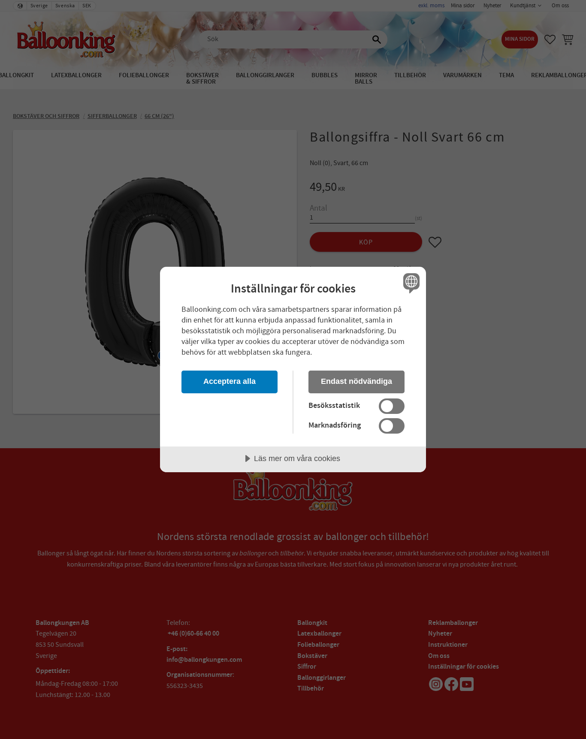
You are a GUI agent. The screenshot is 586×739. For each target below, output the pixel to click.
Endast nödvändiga (356, 381)
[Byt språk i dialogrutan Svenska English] (410, 283)
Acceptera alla (229, 381)
